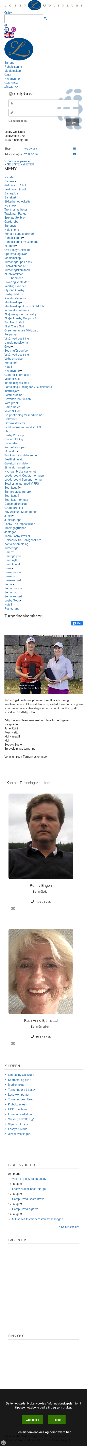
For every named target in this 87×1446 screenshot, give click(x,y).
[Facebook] (6, 29)
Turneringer (11, 548)
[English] (9, 34)
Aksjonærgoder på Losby (20, 314)
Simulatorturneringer (17, 467)
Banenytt (10, 225)
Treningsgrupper (15, 528)
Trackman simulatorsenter (21, 455)
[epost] (74, 148)
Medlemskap (12, 71)
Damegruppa (12, 556)
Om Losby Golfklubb (17, 250)
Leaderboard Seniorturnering (23, 479)
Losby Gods (12, 600)
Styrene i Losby (14, 290)
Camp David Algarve (25, 1209)
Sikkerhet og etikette (17, 201)
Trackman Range (15, 213)
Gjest (7, 75)
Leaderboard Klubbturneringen (24, 475)
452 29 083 (30, 148)
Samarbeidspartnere (17, 491)
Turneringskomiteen (17, 270)
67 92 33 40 (31, 154)
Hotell (8, 367)
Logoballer (11, 443)
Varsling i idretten (15, 286)
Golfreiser (10, 419)
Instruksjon (11, 391)
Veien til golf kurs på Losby (29, 1179)
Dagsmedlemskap (16, 504)
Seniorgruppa (13, 588)
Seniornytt (10, 592)
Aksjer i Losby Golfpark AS (21, 318)
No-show (10, 205)
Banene (9, 62)
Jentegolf (10, 532)
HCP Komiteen (13, 278)
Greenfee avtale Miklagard (21, 330)
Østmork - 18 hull (15, 185)
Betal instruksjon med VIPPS (22, 427)
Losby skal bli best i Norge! (29, 1189)
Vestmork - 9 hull (15, 189)
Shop (7, 431)
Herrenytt (10, 576)
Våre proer (11, 403)
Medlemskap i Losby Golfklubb (24, 306)
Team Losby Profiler (17, 536)
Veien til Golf (12, 379)
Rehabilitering (13, 66)
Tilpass (57, 1419)
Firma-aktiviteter (14, 423)
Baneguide (11, 193)
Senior (8, 584)
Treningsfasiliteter (15, 209)
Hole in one (11, 229)
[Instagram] (13, 29)
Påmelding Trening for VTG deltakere (28, 387)
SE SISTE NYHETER (20, 164)
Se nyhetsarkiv (70, 1227)
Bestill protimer (13, 395)
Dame (8, 552)
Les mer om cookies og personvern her (44, 1432)
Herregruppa (12, 572)
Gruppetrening (13, 508)
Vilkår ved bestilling (16, 338)
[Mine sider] (5, 25)
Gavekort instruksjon (17, 399)
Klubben (9, 246)
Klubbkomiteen (13, 274)
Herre (8, 568)
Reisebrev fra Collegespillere (22, 540)
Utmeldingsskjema (16, 342)
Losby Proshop (14, 435)
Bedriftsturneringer (16, 500)
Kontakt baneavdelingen (19, 234)
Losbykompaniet (14, 266)
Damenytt (10, 560)
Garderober (11, 221)
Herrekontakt (12, 580)
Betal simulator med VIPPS (21, 483)
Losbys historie (14, 294)
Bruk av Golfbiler (15, 217)
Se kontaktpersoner (18, 161)
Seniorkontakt (13, 596)
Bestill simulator (14, 459)
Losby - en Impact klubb (19, 524)
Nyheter (9, 177)
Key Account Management (21, 512)
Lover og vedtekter (16, 282)
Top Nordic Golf (14, 322)
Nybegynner (12, 79)
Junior (8, 516)
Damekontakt (12, 564)
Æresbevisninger (15, 298)
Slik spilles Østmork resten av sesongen (37, 1219)
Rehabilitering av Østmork (21, 242)
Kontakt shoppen (15, 447)
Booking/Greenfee (16, 350)
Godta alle (32, 1419)
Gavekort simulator (16, 463)
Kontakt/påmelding (16, 544)
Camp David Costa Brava (28, 1199)
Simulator (10, 451)
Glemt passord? (17, 121)
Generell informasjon (17, 375)
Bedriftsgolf (11, 487)
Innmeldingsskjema (16, 310)
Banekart (10, 197)
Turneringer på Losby (18, 262)
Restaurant (11, 608)
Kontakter (10, 362)
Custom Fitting (13, 439)
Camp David (12, 407)
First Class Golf (14, 326)
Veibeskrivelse (13, 358)
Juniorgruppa (12, 520)
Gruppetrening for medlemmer (24, 415)
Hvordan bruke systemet (20, 471)
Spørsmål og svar (15, 254)
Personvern (11, 334)
